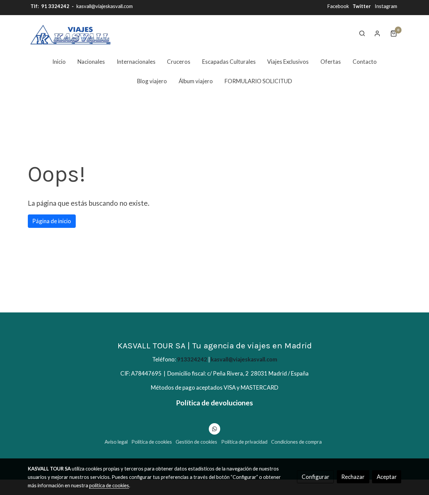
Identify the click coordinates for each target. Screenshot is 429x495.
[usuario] (377, 33)
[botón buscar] (362, 33)
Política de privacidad (244, 442)
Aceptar (387, 476)
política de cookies (109, 485)
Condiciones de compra (296, 442)
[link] (70, 33)
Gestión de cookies (196, 442)
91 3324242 (54, 6)
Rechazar (353, 476)
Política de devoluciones (214, 402)
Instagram (386, 6)
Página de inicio (51, 221)
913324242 (192, 359)
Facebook (338, 6)
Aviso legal (116, 442)
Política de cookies (151, 442)
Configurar (315, 476)
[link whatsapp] (214, 428)
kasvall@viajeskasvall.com (104, 6)
